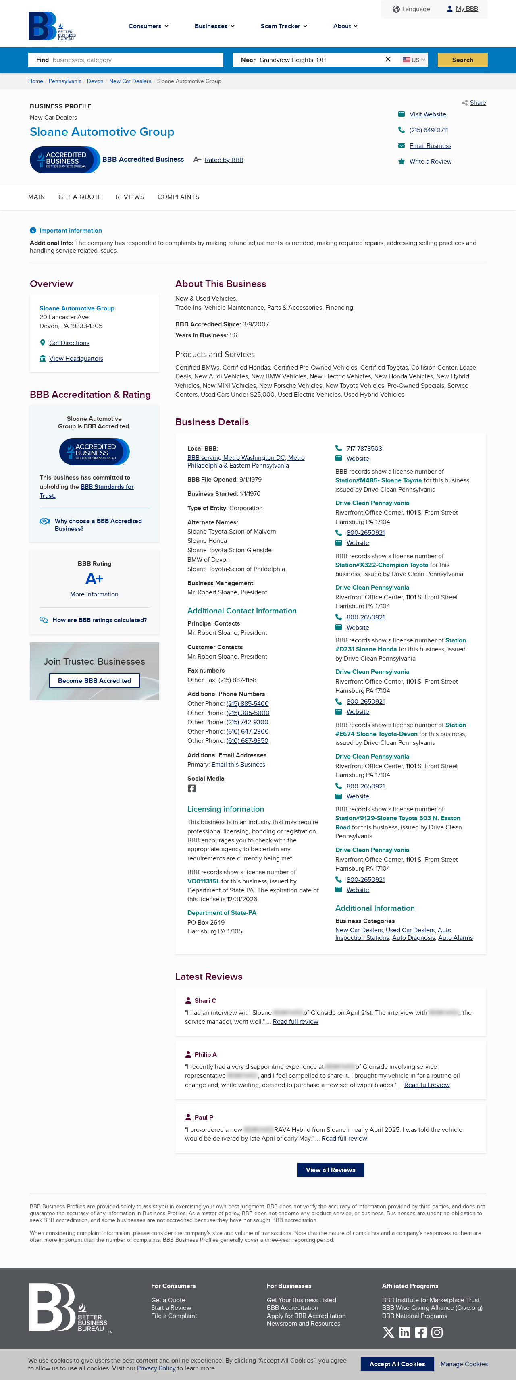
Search (462, 59)
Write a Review (431, 161)
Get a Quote (80, 197)
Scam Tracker (280, 26)
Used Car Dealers (410, 930)
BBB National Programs (414, 1315)
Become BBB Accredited (94, 680)
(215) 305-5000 (248, 712)
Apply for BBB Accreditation (306, 1315)
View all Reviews (331, 1169)
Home (35, 81)
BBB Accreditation (292, 1307)
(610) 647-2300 (248, 731)
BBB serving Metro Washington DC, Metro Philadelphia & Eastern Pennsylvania (246, 461)
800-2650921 (366, 532)
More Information (94, 594)
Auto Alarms (455, 937)
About (342, 26)
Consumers (145, 26)
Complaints (178, 197)
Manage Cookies (464, 1364)
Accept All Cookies (397, 1364)
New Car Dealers (130, 81)
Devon (95, 81)
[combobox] (138, 59)
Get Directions (69, 343)
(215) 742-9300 (247, 722)
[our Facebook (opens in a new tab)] (420, 1336)
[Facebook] (191, 789)
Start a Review (171, 1307)
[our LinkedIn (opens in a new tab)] (404, 1336)
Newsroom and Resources (303, 1323)
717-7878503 (364, 448)
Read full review (295, 1021)
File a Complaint (174, 1315)
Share (478, 103)
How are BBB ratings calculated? (99, 620)
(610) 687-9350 (247, 740)
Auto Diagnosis (413, 937)
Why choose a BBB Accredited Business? (98, 524)
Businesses (211, 26)
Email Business (431, 146)
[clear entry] (390, 60)
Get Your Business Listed (301, 1300)
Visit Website (428, 114)
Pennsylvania (65, 81)
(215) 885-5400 (248, 703)
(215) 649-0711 (429, 130)
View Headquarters (76, 358)
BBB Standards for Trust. (87, 491)
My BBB (467, 8)
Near (248, 59)
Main (36, 197)
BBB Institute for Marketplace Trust (431, 1300)
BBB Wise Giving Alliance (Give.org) (432, 1307)
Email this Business (238, 764)
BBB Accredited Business (143, 159)
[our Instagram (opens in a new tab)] (437, 1336)
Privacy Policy (156, 1368)
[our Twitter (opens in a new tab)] (388, 1336)
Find (42, 59)
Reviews (130, 197)
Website (358, 458)
